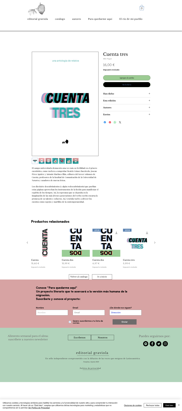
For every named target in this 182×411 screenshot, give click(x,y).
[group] (91, 250)
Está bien (169, 405)
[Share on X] (120, 122)
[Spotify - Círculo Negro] (145, 343)
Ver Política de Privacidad (39, 407)
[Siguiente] (154, 242)
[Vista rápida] (45, 243)
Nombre (40, 308)
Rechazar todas (152, 405)
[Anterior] (27, 242)
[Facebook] (152, 343)
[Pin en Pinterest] (110, 122)
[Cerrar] (178, 405)
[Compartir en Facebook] (104, 122)
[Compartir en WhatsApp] (115, 122)
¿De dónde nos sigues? (121, 308)
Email (75, 308)
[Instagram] (165, 343)
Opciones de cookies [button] (133, 405)
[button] (141, 7)
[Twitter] (158, 343)
